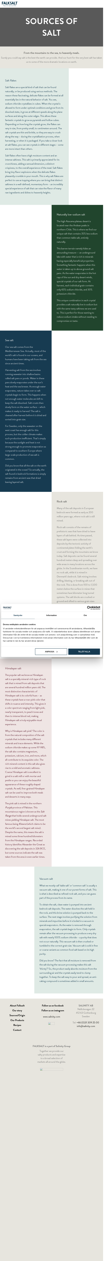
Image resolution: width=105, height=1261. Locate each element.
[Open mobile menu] (100, 3)
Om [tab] (85, 615)
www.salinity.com (51, 1016)
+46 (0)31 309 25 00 (88, 1022)
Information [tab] (51, 615)
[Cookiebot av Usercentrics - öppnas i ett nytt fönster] (89, 608)
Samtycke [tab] (17, 615)
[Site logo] (11, 3)
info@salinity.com (86, 1026)
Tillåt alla (84, 651)
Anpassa (49, 651)
